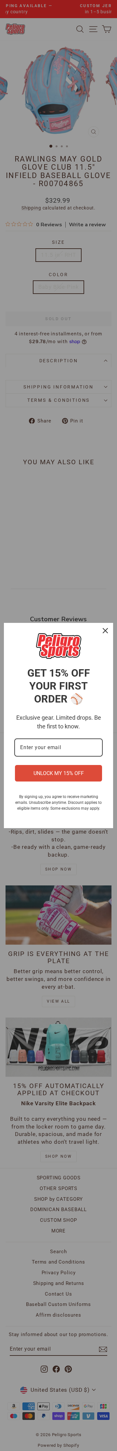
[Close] (105, 630)
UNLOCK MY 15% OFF (58, 773)
